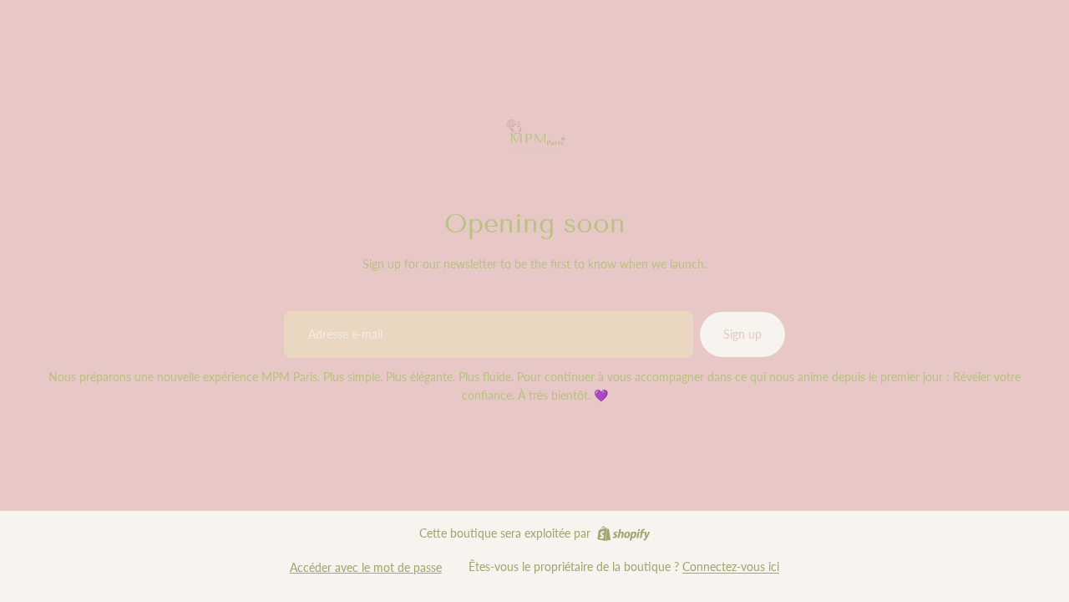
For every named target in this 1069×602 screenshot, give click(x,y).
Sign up (742, 334)
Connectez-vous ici (730, 566)
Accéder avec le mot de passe (366, 567)
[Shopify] (623, 533)
